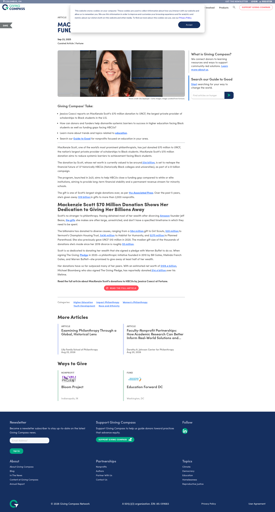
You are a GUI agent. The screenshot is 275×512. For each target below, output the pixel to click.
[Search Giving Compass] (234, 7)
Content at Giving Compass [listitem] (24, 479)
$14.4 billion (158, 270)
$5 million (128, 244)
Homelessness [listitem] (189, 479)
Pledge (84, 255)
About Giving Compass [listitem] (22, 466)
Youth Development (84, 305)
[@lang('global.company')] (13, 7)
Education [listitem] (187, 475)
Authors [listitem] (100, 470)
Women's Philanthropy (135, 302)
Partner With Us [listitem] (104, 475)
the (141, 192)
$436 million (107, 235)
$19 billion (84, 197)
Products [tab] (223, 7)
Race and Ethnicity (109, 305)
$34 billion (148, 162)
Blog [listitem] (12, 470)
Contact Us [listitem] (101, 479)
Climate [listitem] (186, 466)
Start (194, 84)
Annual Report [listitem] (17, 483)
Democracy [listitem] (188, 470)
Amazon (165, 215)
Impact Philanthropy (107, 302)
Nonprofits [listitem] (101, 466)
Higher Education (83, 302)
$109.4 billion (168, 266)
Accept (189, 25)
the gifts (70, 220)
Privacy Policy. (185, 17)
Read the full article (123, 288)
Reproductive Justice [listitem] (193, 483)
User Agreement (257, 503)
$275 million (157, 235)
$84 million (137, 231)
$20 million (172, 231)
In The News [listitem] (16, 475)
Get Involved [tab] (208, 7)
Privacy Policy (208, 503)
